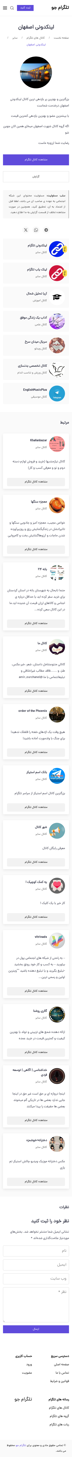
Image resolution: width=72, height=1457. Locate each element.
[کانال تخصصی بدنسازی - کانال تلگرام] (57, 369)
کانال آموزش (40, 301)
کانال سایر (41, 252)
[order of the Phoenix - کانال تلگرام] (57, 714)
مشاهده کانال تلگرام (36, 160)
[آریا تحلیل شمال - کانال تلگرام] (57, 297)
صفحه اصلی (61, 1364)
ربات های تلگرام (59, 1424)
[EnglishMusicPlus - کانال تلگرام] (57, 393)
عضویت (27, 1373)
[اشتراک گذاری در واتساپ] (36, 230)
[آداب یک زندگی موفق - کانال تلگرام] (57, 321)
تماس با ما (62, 1373)
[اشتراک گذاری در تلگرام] (46, 230)
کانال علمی (41, 325)
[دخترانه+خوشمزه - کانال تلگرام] (57, 1144)
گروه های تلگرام (59, 1416)
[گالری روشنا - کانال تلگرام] (57, 1014)
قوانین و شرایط (59, 1381)
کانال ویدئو (40, 349)
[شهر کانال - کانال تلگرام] (57, 831)
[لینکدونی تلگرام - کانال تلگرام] (57, 249)
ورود (29, 1364)
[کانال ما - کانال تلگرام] (57, 647)
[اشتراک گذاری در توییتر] (25, 230)
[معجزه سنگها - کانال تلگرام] (57, 505)
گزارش (36, 177)
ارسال (36, 1329)
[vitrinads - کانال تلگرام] (57, 940)
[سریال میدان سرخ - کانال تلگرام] (57, 345)
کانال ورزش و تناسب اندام (32, 373)
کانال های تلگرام (59, 1408)
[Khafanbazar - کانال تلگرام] (57, 444)
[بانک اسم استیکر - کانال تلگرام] (57, 776)
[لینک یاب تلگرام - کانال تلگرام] (57, 273)
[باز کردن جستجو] (12, 8)
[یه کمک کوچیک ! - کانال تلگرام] (57, 885)
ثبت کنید (25, 8)
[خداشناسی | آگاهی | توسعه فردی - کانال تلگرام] (57, 1076)
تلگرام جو (23, 1400)
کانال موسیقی (39, 397)
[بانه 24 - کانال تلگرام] (57, 573)
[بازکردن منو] (5, 8)
